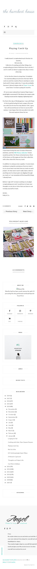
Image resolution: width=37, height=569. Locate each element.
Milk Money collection (20, 152)
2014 (8, 406)
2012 (8, 469)
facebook (9, 313)
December (11, 409)
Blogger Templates (10, 560)
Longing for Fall (12, 438)
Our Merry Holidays (14, 464)
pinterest (30, 313)
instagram (20, 313)
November (11, 412)
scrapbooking (18, 43)
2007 (8, 482)
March (10, 430)
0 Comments (7, 206)
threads (20, 321)
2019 (8, 395)
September (11, 417)
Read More (20, 296)
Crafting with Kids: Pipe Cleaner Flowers (20, 442)
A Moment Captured (14, 456)
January (10, 436)
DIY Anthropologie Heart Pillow (17, 453)
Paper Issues (28, 85)
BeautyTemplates (9, 562)
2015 (8, 404)
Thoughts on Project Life (15, 460)
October (11, 414)
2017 (8, 398)
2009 (8, 477)
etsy (9, 321)
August (10, 420)
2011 (8, 472)
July (9, 422)
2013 (8, 466)
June (9, 425)
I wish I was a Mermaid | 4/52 (17, 253)
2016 (8, 401)
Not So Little (12, 449)
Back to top (28, 565)
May (9, 428)
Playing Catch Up (13, 446)
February (11, 433)
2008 (8, 480)
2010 (8, 474)
